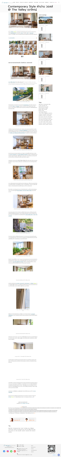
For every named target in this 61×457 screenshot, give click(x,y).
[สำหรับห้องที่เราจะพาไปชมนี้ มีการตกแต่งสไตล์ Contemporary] (25, 42)
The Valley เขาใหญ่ (24, 30)
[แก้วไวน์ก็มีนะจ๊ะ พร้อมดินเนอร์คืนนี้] (25, 53)
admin (47, 25)
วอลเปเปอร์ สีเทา (49, 123)
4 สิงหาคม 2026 (41, 93)
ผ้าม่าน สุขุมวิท (41, 120)
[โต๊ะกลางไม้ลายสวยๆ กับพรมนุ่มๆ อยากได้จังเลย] (16, 53)
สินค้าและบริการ (33, 447)
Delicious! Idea (41, 106)
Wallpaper (32, 428)
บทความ (32, 448)
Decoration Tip (44, 105)
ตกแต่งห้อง (44, 114)
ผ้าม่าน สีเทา (50, 119)
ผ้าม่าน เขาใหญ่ (10, 430)
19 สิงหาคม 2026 (41, 42)
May (30, 30)
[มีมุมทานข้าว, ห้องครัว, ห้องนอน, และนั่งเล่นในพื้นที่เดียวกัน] (34, 42)
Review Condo (41, 110)
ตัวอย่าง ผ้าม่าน (10, 429)
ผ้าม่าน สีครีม (33, 429)
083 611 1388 (21, 446)
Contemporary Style (16, 428)
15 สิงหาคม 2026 (41, 76)
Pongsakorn (47, 59)
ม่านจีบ (16, 430)
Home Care (46, 106)
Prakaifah (47, 42)
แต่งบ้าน (44, 124)
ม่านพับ (44, 121)
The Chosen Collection (43, 111)
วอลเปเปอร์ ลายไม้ (28, 430)
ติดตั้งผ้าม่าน (41, 115)
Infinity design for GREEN (43, 108)
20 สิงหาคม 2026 (41, 25)
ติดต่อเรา (32, 451)
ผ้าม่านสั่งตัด (49, 118)
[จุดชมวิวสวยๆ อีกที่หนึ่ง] (20, 42)
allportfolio (10, 428)
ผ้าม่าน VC (40, 118)
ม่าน (14, 430)
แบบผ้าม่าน (10, 432)
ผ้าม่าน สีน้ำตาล (45, 119)
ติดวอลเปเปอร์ (19, 429)
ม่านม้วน (47, 121)
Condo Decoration (17, 30)
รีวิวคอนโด (40, 123)
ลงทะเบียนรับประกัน (34, 450)
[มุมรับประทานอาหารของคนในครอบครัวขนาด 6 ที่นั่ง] (16, 49)
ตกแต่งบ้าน (40, 114)
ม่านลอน (50, 121)
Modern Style (41, 109)
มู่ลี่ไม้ (20, 430)
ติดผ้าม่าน (15, 429)
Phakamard (47, 76)
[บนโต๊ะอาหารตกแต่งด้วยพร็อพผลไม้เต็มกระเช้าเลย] (20, 53)
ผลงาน (32, 445)
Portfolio (45, 109)
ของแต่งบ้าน (50, 113)
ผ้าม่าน (23, 429)
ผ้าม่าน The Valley (28, 429)
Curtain (21, 428)
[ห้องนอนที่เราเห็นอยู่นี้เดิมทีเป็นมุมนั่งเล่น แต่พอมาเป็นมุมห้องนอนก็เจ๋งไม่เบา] (30, 53)
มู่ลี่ (18, 430)
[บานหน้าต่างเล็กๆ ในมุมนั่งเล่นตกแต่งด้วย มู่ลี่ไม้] (25, 46)
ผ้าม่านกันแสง (44, 118)
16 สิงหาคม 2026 (41, 59)
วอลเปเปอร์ (23, 430)
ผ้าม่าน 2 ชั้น (43, 116)
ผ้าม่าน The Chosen (49, 116)
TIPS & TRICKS (41, 113)
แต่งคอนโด (33, 430)
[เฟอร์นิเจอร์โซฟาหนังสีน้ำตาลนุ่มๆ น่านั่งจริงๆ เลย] (34, 49)
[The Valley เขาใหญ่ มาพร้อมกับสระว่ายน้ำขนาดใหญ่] (16, 42)
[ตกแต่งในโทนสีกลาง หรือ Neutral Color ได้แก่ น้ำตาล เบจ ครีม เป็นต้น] (11, 46)
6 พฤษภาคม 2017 (11, 30)
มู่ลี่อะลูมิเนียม (47, 120)
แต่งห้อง (47, 124)
